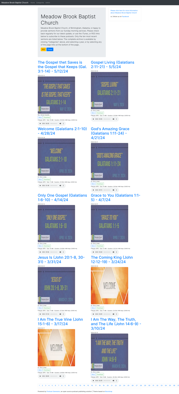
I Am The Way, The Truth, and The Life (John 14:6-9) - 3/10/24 (116, 324)
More (40, 117)
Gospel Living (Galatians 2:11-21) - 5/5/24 (112, 64)
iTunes (50, 49)
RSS (43, 49)
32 (157, 385)
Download (47, 117)
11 (72, 385)
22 (116, 385)
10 (69, 385)
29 (145, 385)
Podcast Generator (53, 391)
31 (153, 385)
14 (84, 385)
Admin (47, 3)
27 (137, 385)
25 (128, 385)
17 (96, 385)
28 (141, 385)
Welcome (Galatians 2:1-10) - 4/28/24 (62, 131)
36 (174, 385)
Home (33, 3)
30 (149, 385)
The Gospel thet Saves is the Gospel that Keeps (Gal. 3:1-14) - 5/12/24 (62, 66)
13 (80, 385)
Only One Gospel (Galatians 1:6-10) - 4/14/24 (62, 197)
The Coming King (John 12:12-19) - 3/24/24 (112, 259)
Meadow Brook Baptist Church (14, 2)
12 (76, 385)
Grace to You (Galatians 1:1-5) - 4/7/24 (115, 197)
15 (88, 385)
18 (100, 385)
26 (133, 385)
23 (120, 385)
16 (92, 385)
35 (170, 385)
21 (112, 385)
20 (108, 385)
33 (161, 385)
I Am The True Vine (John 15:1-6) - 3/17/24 (60, 321)
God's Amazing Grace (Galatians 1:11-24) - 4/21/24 (110, 133)
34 (166, 385)
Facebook (125, 16)
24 (124, 385)
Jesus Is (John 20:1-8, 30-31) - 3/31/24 (61, 259)
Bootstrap (108, 391)
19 (103, 385)
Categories (40, 3)
